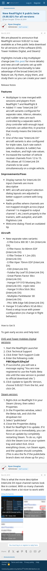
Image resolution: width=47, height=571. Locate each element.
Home (4, 564)
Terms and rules (17, 562)
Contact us (5, 562)
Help (37, 562)
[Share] (41, 33)
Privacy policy (29, 562)
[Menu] (3, 3)
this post (20, 61)
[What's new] (44, 3)
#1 (45, 33)
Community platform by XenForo (21, 569)
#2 (45, 475)
